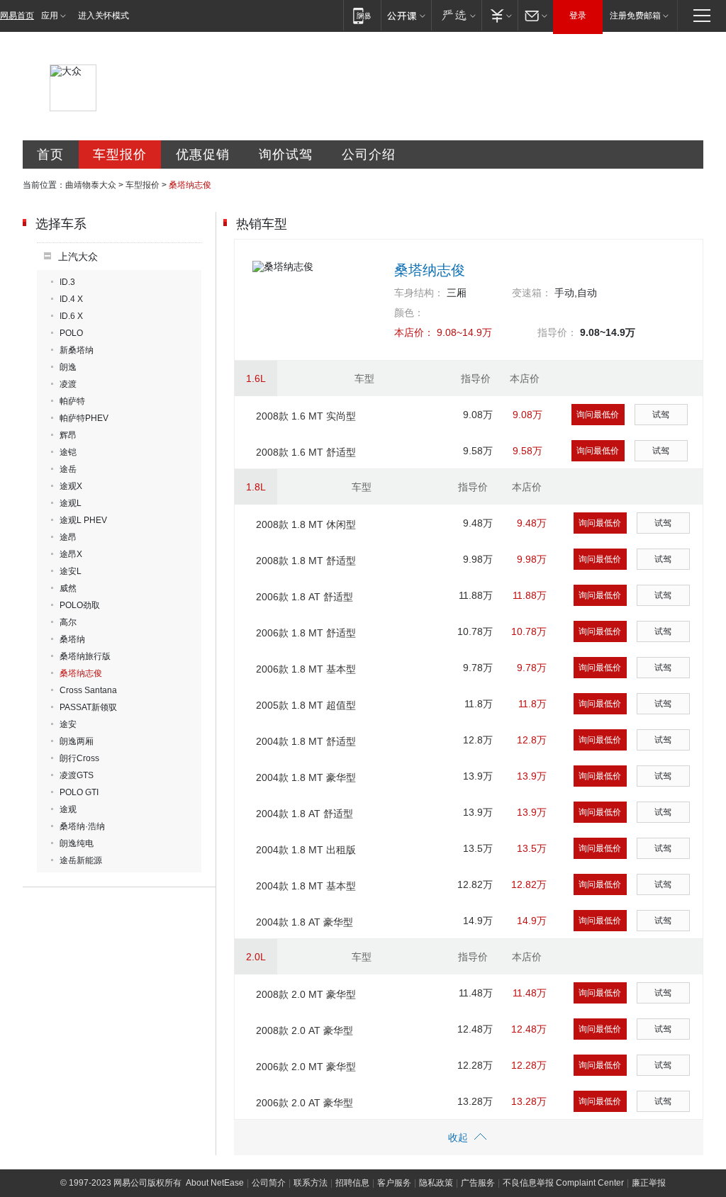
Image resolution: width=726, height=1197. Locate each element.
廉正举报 (649, 1183)
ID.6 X (71, 316)
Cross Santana (88, 690)
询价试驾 (286, 154)
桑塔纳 (72, 639)
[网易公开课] (406, 15)
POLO (71, 333)
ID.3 (67, 282)
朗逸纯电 (77, 843)
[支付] (499, 15)
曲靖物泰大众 (90, 185)
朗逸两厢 (77, 741)
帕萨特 (72, 401)
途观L (71, 503)
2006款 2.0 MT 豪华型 (306, 1066)
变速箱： (532, 292)
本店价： (414, 332)
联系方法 (311, 1183)
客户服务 (394, 1183)
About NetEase (215, 1183)
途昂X (71, 554)
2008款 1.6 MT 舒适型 (306, 452)
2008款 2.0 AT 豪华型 (304, 1030)
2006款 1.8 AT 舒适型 (304, 596)
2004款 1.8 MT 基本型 (306, 886)
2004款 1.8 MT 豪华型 (306, 777)
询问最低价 (597, 415)
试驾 (660, 415)
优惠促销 (203, 154)
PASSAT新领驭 (88, 707)
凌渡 (68, 384)
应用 (49, 16)
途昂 (68, 537)
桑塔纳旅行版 (85, 656)
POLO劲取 (80, 605)
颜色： (409, 312)
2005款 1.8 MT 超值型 (306, 705)
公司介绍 (369, 154)
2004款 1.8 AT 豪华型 (304, 922)
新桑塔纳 (77, 350)
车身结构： (419, 292)
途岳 (68, 469)
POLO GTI (79, 792)
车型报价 (120, 154)
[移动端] (362, 15)
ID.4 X (71, 299)
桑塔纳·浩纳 (82, 826)
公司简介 (269, 1183)
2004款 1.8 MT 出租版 (306, 849)
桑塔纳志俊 (81, 673)
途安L (71, 571)
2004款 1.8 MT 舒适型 (306, 741)
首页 (50, 154)
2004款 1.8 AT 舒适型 (304, 813)
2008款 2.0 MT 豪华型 (306, 994)
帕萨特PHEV (84, 418)
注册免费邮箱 (635, 16)
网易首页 (17, 16)
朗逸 (68, 367)
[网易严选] (456, 15)
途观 (68, 809)
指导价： (557, 332)
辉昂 (68, 435)
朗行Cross (79, 758)
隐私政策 (436, 1183)
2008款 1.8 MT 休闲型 (306, 524)
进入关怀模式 (103, 16)
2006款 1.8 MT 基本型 (306, 669)
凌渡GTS (77, 775)
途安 (68, 724)
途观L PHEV (83, 520)
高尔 (68, 622)
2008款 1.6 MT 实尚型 (306, 416)
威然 (68, 588)
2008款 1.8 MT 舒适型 (306, 560)
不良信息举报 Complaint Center (563, 1183)
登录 (577, 16)
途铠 (68, 452)
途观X (71, 486)
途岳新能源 (81, 860)
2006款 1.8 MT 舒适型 (306, 633)
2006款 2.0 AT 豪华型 (304, 1102)
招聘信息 (352, 1183)
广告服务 (478, 1183)
